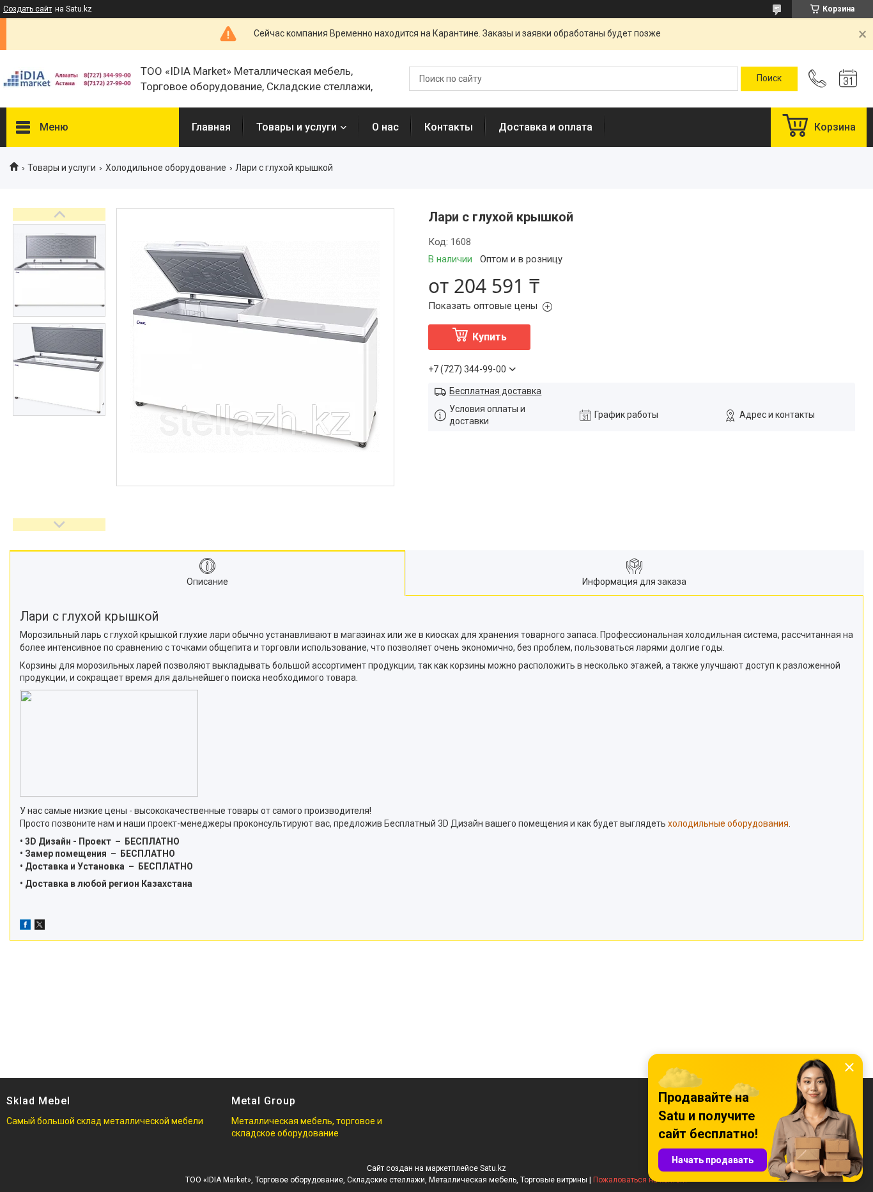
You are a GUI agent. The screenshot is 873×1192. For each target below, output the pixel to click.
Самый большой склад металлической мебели (104, 1121)
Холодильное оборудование (165, 168)
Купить (489, 337)
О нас (385, 127)
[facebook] (25, 926)
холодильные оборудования (728, 823)
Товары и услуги (296, 127)
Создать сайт (27, 8)
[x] (40, 926)
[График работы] (848, 78)
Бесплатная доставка (495, 391)
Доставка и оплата (545, 127)
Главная (211, 127)
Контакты (448, 127)
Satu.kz (493, 1168)
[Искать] (769, 79)
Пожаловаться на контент (640, 1179)
